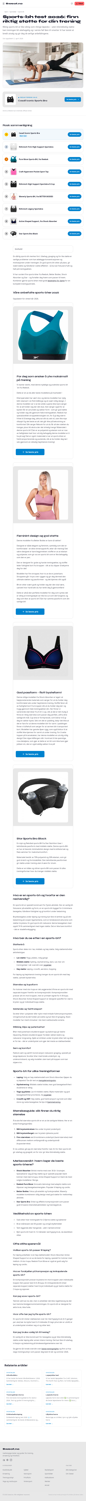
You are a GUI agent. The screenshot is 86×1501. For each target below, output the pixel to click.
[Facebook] (4, 1460)
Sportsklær (13, 12)
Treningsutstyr (8, 1477)
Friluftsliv (27, 1477)
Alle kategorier (71, 1470)
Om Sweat (69, 1474)
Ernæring (6, 1474)
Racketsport (49, 1470)
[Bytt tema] (72, 3)
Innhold (18, 249)
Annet (47, 1485)
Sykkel (26, 1470)
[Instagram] (11, 1460)
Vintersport (28, 1481)
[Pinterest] (7, 1460)
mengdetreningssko (47, 1080)
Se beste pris (71, 99)
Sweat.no (14, 3)
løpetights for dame (56, 280)
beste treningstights (50, 1348)
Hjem (6, 12)
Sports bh (21, 12)
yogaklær (48, 965)
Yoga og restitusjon (10, 1481)
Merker (47, 1481)
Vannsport (27, 1474)
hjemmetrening (53, 1102)
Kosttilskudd (7, 1470)
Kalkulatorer (49, 1477)
